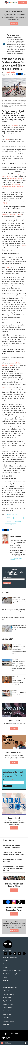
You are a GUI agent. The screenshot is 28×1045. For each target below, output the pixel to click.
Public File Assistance (8, 994)
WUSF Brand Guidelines (8, 1021)
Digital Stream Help (8, 1001)
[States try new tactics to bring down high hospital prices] (7, 628)
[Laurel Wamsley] (5, 538)
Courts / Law (15, 676)
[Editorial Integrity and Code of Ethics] (14, 878)
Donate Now (14, 931)
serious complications (15, 178)
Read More (14, 728)
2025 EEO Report (7, 997)
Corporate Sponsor (7, 1007)
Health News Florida (12, 514)
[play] (2, 1043)
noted (7, 139)
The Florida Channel (8, 984)
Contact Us (5, 963)
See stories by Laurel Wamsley (16, 559)
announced (14, 125)
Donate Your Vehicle (8, 1004)
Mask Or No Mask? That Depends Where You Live (12, 860)
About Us (5, 960)
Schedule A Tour (7, 1024)
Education (14, 690)
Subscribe (14, 23)
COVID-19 (9, 521)
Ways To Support (7, 1014)
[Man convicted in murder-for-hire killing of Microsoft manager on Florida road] (7, 679)
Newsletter (5, 967)
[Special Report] (14, 710)
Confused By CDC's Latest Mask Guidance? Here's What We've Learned (13, 853)
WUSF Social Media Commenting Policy (14, 908)
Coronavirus (13, 35)
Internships (6, 980)
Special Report (14, 720)
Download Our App (7, 1011)
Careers (5, 977)
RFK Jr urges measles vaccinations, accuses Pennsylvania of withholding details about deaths (19, 650)
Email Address (8, 780)
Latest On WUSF (7, 639)
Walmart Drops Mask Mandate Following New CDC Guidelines (11, 846)
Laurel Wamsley (10, 72)
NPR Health (5, 592)
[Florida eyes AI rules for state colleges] (7, 693)
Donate (23, 2)
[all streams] (26, 1043)
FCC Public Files (7, 990)
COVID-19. (5, 203)
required (23, 246)
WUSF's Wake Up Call (14, 11)
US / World (9, 518)
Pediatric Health (11, 524)
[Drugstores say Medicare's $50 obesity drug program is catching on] (7, 600)
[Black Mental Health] (14, 742)
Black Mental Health (14, 752)
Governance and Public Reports (10, 987)
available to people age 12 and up (12, 214)
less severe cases (7, 172)
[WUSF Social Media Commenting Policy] (14, 902)
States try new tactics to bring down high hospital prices (19, 627)
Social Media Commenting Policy (11, 974)
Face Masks (18, 521)
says (8, 267)
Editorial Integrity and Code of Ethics (14, 885)
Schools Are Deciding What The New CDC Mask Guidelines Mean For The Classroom (13, 868)
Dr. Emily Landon (7, 388)
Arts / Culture (15, 659)
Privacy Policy (6, 1017)
